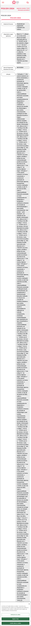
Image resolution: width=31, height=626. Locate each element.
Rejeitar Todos (15, 619)
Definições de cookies (15, 614)
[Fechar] (29, 604)
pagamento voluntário (21, 8)
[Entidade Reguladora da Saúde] (15, 2)
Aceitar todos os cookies (15, 623)
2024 (28, 8)
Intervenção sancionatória (23, 10)
